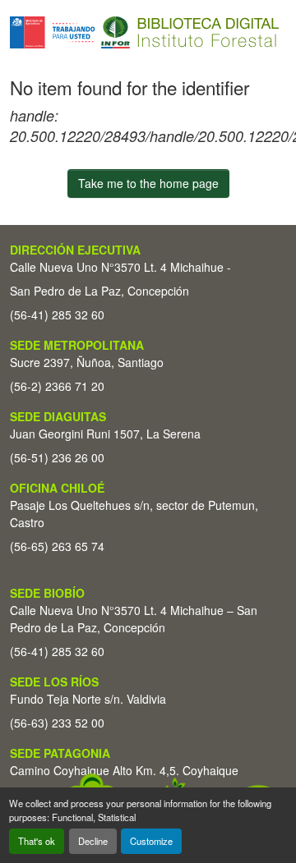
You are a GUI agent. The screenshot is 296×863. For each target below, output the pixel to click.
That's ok (36, 840)
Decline (93, 840)
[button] (144, 32)
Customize (151, 840)
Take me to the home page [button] (148, 183)
